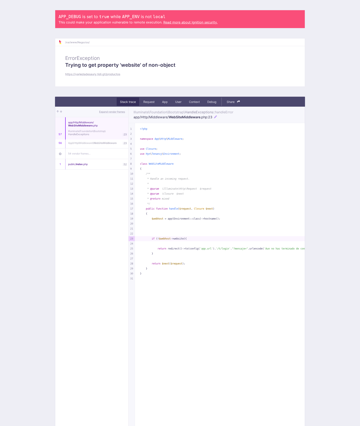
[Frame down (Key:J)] (61, 112)
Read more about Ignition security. (190, 22)
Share (231, 102)
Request (149, 102)
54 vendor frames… (79, 153)
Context (194, 102)
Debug (211, 102)
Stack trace (128, 102)
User (178, 102)
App (165, 102)
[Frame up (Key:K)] (57, 112)
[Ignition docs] (62, 42)
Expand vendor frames (112, 111)
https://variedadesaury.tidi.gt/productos (92, 74)
